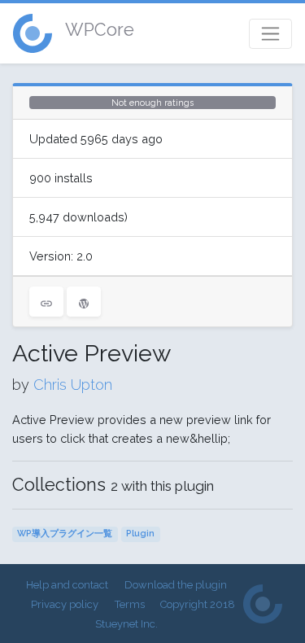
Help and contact (67, 585)
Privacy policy (64, 604)
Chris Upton (72, 384)
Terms (130, 604)
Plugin (140, 533)
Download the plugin (175, 585)
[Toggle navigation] (270, 34)
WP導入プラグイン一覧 (64, 533)
